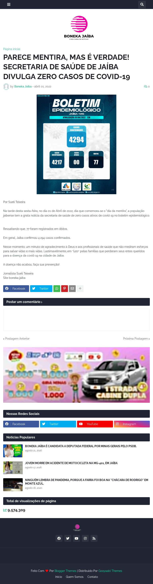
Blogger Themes (65, 570)
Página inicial (11, 49)
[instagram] (85, 538)
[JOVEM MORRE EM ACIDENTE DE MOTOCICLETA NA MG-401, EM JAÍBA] (13, 467)
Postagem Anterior (17, 338)
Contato (92, 576)
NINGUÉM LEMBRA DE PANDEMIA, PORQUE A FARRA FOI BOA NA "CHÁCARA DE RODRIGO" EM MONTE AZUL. (86, 481)
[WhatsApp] (56, 288)
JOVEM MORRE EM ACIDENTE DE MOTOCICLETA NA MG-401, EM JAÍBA (71, 463)
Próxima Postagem (135, 338)
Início (58, 576)
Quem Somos (74, 576)
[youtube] (76, 538)
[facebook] (59, 538)
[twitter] (67, 538)
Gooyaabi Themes (110, 570)
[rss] (94, 538)
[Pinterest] (64, 288)
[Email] (72, 288)
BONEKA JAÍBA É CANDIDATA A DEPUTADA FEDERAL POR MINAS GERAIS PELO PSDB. (81, 446)
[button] (9, 4)
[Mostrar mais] (80, 288)
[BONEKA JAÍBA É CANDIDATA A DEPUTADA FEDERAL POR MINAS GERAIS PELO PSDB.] (13, 450)
